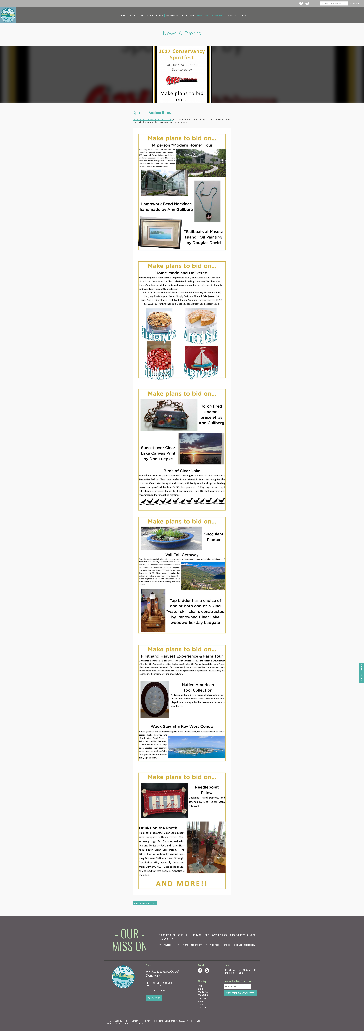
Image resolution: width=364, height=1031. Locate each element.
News (200, 1001)
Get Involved (172, 15)
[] (301, 3)
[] (307, 3)
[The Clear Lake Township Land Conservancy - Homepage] (8, 14)
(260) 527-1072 (158, 990)
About (133, 15)
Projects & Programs (151, 15)
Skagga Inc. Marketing (133, 1023)
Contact (244, 15)
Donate (232, 15)
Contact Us (154, 998)
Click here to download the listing (153, 119)
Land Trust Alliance (234, 973)
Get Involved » (361, 672)
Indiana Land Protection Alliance (240, 970)
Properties (188, 15)
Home (124, 15)
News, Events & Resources (211, 15)
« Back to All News (145, 903)
